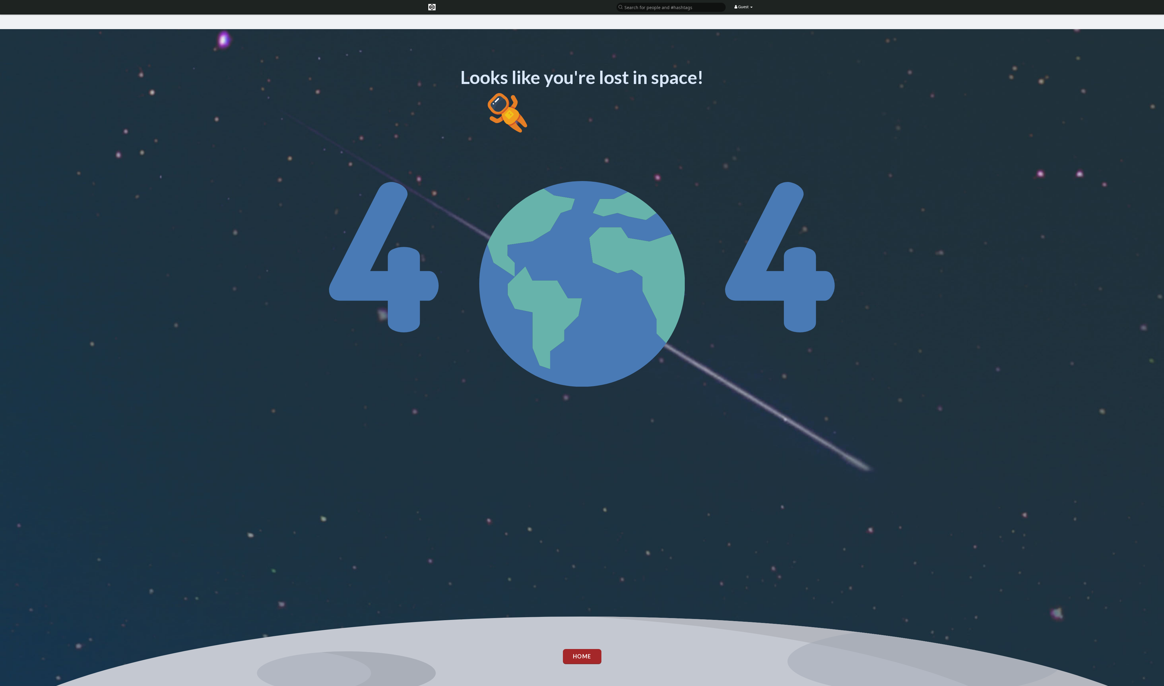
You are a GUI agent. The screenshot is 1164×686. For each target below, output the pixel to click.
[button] (671, 7)
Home (582, 656)
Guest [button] (743, 6)
